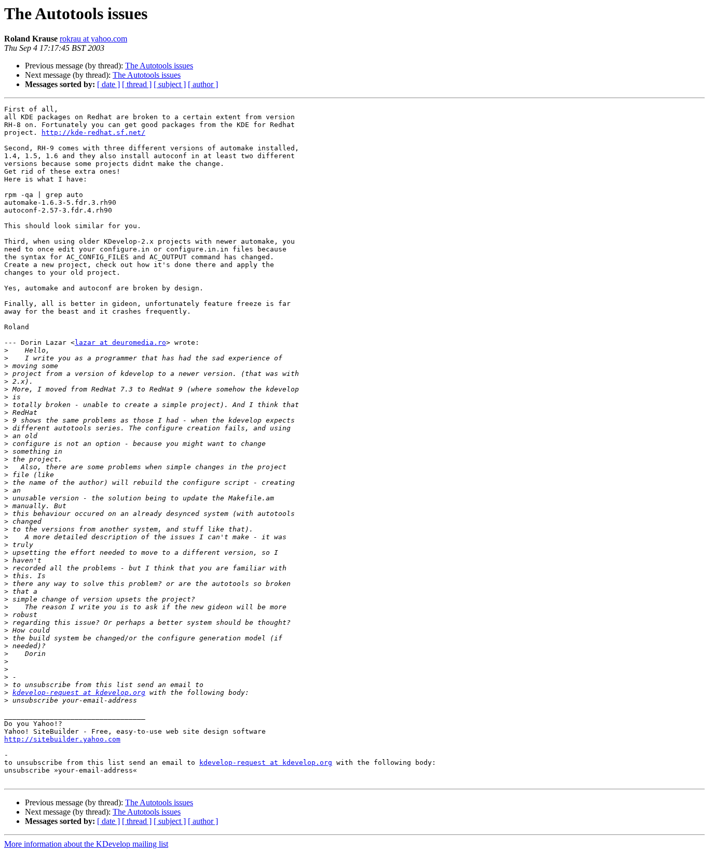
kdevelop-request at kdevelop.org (78, 692)
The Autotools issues (159, 65)
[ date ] (108, 84)
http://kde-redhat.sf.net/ (93, 132)
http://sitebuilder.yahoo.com (62, 739)
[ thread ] (137, 84)
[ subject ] (170, 84)
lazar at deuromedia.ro (120, 342)
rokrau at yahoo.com (93, 38)
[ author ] (203, 84)
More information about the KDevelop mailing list (86, 844)
